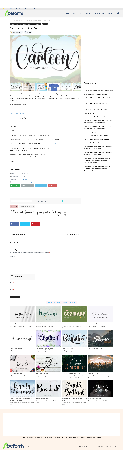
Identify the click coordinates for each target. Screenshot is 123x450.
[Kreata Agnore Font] (100, 388)
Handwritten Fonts (36, 24)
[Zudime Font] (100, 314)
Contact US (108, 446)
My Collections (29, 8)
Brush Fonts (13, 326)
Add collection (42, 186)
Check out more (28, 186)
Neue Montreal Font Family (100, 116)
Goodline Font (93, 373)
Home (10, 20)
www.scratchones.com (55, 144)
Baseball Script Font (43, 398)
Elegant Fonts (65, 376)
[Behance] (28, 446)
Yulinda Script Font (16, 373)
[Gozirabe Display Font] (74, 314)
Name (12, 283)
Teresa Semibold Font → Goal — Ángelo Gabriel (101, 90)
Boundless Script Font (69, 349)
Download (16, 186)
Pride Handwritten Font (73, 234)
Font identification (100, 13)
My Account (20, 8)
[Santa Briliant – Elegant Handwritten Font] (74, 388)
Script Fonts (45, 24)
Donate (53, 186)
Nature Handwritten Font (19, 234)
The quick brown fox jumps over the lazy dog (38, 212)
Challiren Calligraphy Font (44, 349)
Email (12, 289)
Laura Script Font (16, 349)
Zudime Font (92, 324)
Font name (91, 113)
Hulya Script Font (42, 324)
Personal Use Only (27, 182)
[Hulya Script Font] (48, 314)
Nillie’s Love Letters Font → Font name (99, 135)
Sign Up (11, 8)
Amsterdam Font (15, 324)
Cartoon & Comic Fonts (25, 24)
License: (13, 182)
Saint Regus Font (94, 143)
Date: (12, 173)
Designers (80, 13)
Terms (69, 446)
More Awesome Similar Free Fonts (62, 302)
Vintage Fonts (75, 378)
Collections (89, 13)
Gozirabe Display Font (69, 324)
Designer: (13, 179)
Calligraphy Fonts (28, 20)
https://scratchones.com (17, 113)
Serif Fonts (68, 378)
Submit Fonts (39, 8)
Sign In (5, 8)
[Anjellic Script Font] (48, 363)
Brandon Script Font (95, 349)
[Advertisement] (96, 51)
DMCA (81, 446)
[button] (118, 13)
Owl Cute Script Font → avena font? (98, 109)
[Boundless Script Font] (74, 338)
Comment (13, 256)
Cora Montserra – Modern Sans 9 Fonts (97, 94)
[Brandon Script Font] (100, 338)
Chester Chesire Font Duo (71, 373)
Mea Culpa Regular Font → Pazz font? (97, 132)
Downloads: (14, 176)
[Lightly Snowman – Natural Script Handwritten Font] (22, 388)
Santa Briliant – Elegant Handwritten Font (74, 399)
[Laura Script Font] (22, 338)
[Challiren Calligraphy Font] (48, 338)
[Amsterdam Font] (22, 314)
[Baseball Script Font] (48, 388)
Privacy (75, 446)
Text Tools (110, 13)
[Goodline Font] (100, 363)
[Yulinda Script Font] (22, 363)
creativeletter (25, 179)
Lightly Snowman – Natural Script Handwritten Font (21, 399)
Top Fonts (117, 446)
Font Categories (17, 20)
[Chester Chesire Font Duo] (74, 363)
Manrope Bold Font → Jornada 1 (97, 87)
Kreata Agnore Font (95, 398)
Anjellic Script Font (42, 373)
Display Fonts (79, 326)
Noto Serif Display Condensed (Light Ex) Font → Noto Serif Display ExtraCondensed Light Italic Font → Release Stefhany (97, 160)
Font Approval (99, 446)
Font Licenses (88, 446)
